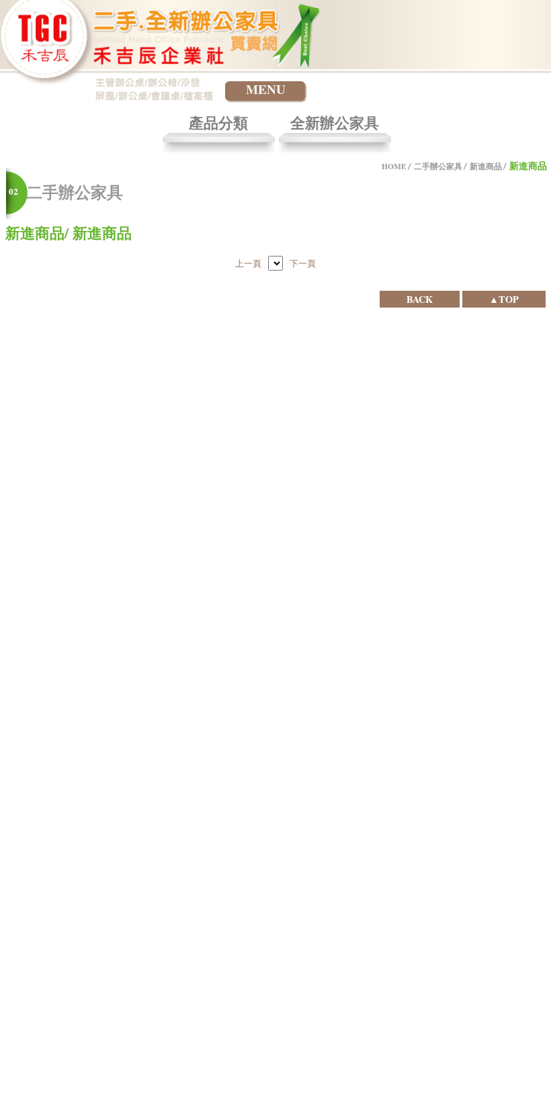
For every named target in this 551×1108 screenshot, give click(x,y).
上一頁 (248, 263)
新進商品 (486, 166)
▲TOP (504, 299)
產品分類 (218, 124)
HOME (394, 166)
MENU (266, 90)
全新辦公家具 (334, 124)
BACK (420, 299)
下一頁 (303, 263)
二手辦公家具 (438, 166)
